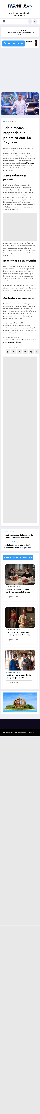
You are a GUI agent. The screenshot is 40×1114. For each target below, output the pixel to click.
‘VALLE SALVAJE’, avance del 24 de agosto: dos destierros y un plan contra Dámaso (18, 633)
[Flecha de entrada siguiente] (35, 546)
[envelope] (25, 351)
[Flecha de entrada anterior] (35, 535)
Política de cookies (8, 732)
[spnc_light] (35, 21)
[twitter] (13, 351)
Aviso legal (31, 732)
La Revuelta (14, 151)
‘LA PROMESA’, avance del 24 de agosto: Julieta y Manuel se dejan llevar (18, 676)
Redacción (11, 586)
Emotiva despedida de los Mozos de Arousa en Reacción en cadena (18, 536)
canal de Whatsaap (14, 342)
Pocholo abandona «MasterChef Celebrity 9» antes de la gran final (17, 546)
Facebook (22, 340)
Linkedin (32, 340)
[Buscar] (30, 21)
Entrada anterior (9, 532)
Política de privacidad (20, 732)
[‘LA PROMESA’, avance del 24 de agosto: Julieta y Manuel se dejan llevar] (20, 660)
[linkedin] (19, 351)
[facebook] (8, 351)
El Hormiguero (30, 163)
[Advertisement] (20, 69)
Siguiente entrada (9, 542)
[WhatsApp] (37, 351)
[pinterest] (31, 351)
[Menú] (3, 21)
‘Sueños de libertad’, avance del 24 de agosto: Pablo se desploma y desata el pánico (17, 590)
